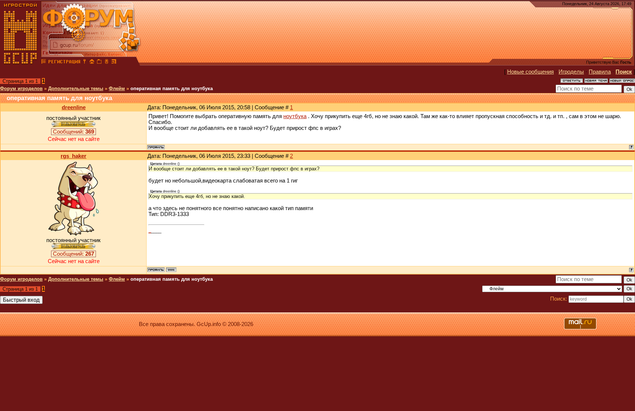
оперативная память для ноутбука (171, 88)
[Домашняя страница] (171, 269)
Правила (600, 72)
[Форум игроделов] (43, 62)
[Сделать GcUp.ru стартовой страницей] (92, 62)
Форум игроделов (21, 88)
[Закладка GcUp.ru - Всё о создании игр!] (99, 62)
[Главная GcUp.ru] (20, 62)
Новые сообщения (530, 72)
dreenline (74, 107)
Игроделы (571, 72)
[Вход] (84, 62)
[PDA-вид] (106, 62)
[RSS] (114, 62)
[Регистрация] (64, 62)
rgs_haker (73, 156)
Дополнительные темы (75, 88)
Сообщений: (73, 132)
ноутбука (294, 116)
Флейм (117, 88)
